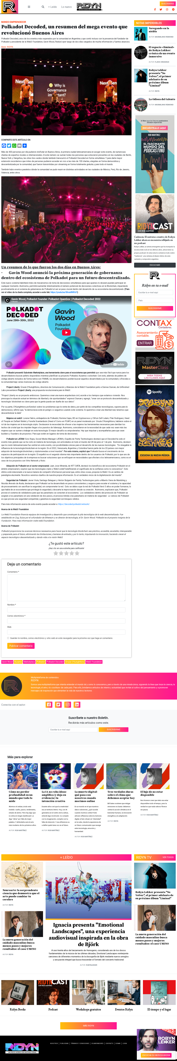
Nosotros (54, 1043)
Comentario (13, 572)
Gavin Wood (7, 662)
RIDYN (10, 47)
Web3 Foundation (94, 662)
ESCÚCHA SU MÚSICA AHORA (156, 1055)
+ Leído (52, 6)
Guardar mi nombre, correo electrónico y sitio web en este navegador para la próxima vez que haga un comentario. (61, 638)
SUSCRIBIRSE (167, 3)
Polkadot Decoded (55, 662)
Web (9, 627)
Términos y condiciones (80, 1043)
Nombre (11, 605)
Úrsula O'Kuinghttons (74, 662)
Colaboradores (97, 1043)
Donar (117, 1043)
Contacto (109, 1043)
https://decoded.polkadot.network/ (74, 504)
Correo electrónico (16, 616)
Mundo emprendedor (13, 22)
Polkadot (41, 662)
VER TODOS (168, 857)
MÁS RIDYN (88, 1025)
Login (125, 1043)
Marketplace (29, 662)
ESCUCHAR (155, 265)
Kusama (18, 662)
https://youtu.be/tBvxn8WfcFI (64, 292)
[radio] (55, 554)
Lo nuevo (66, 6)
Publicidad (64, 1043)
